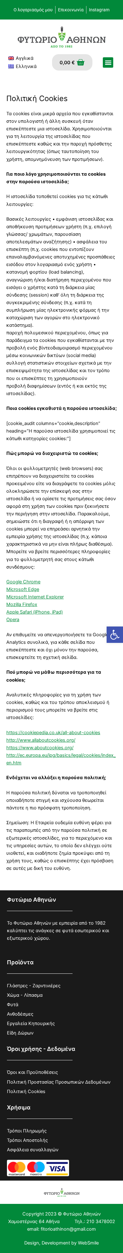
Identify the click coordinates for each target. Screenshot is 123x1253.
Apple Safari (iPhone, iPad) (34, 612)
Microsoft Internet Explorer (35, 597)
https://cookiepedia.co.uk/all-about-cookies (53, 732)
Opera (12, 619)
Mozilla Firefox (21, 604)
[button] (115, 634)
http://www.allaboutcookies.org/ (40, 740)
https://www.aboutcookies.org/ (39, 748)
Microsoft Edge (22, 589)
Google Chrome (23, 582)
